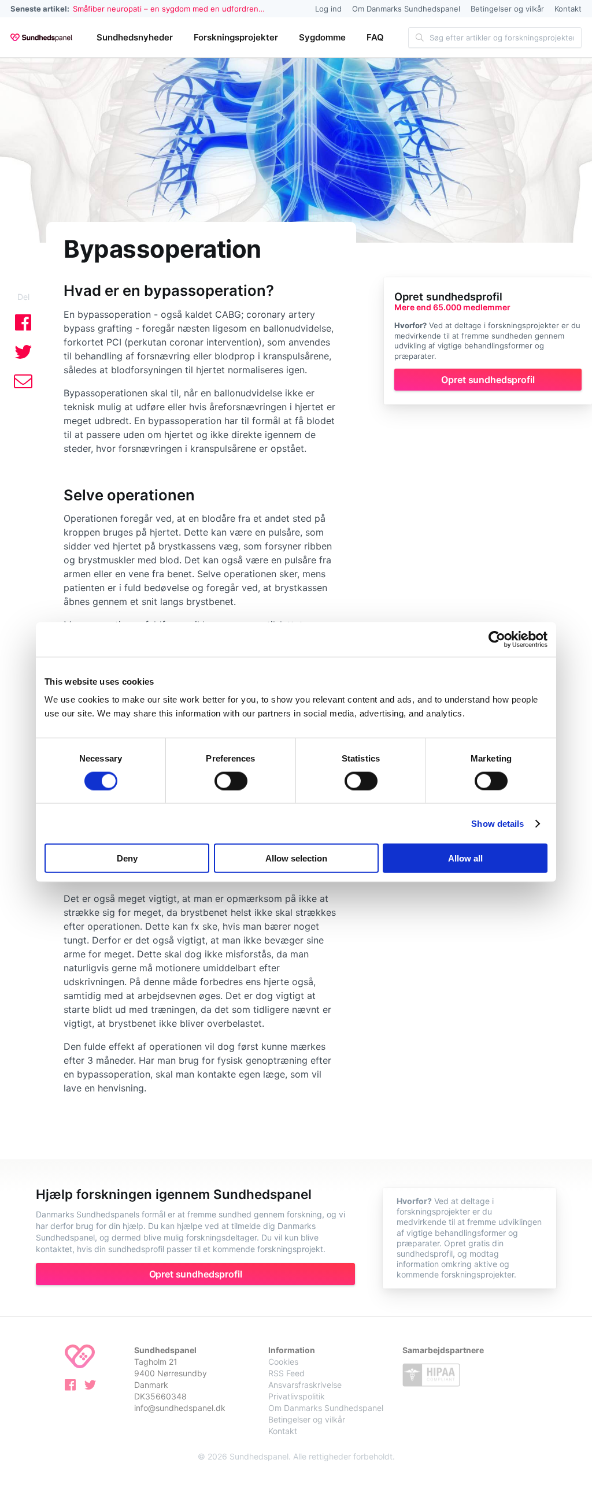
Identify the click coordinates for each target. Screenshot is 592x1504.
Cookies (283, 1361)
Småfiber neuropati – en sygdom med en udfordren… (169, 8)
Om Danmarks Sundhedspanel (406, 8)
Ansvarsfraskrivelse (305, 1385)
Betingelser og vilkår (507, 8)
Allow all (465, 858)
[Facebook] (73, 1387)
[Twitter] (93, 1387)
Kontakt (568, 8)
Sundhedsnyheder (135, 37)
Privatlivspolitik (296, 1396)
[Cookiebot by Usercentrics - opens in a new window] (496, 639)
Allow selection (296, 858)
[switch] (230, 780)
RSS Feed (286, 1373)
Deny (127, 858)
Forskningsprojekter (236, 37)
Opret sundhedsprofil (487, 379)
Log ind (328, 8)
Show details (497, 823)
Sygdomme (322, 37)
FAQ (375, 37)
